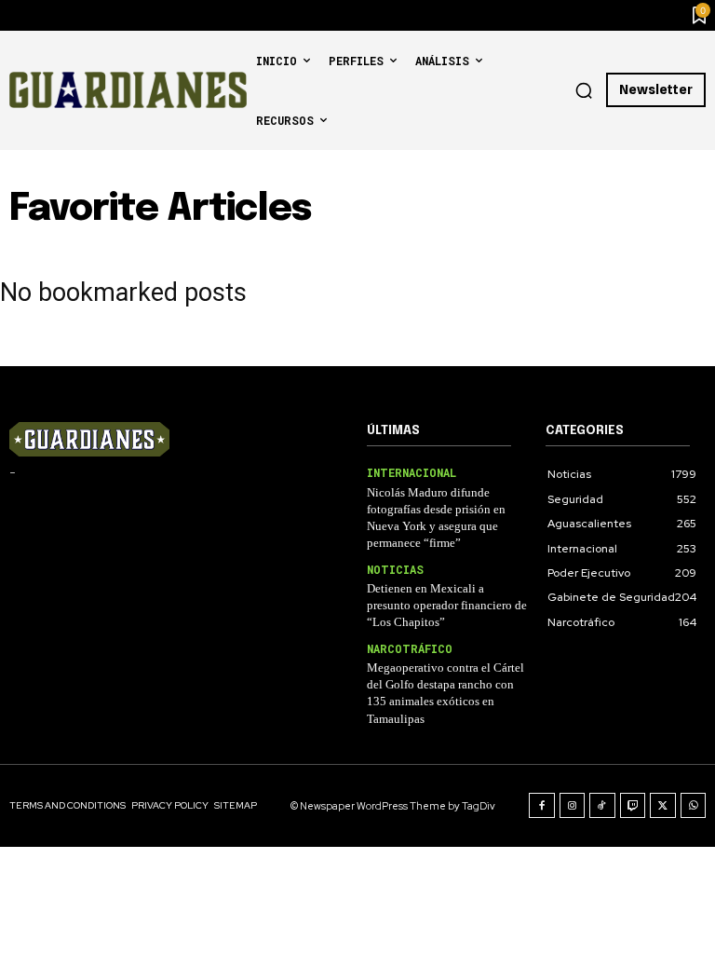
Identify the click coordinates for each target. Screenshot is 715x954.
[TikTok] (602, 806)
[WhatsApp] (694, 806)
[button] (583, 90)
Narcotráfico (409, 648)
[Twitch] (633, 806)
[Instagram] (573, 806)
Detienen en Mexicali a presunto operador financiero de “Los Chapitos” (447, 605)
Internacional (411, 472)
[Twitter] (663, 806)
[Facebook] (542, 806)
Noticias (395, 569)
